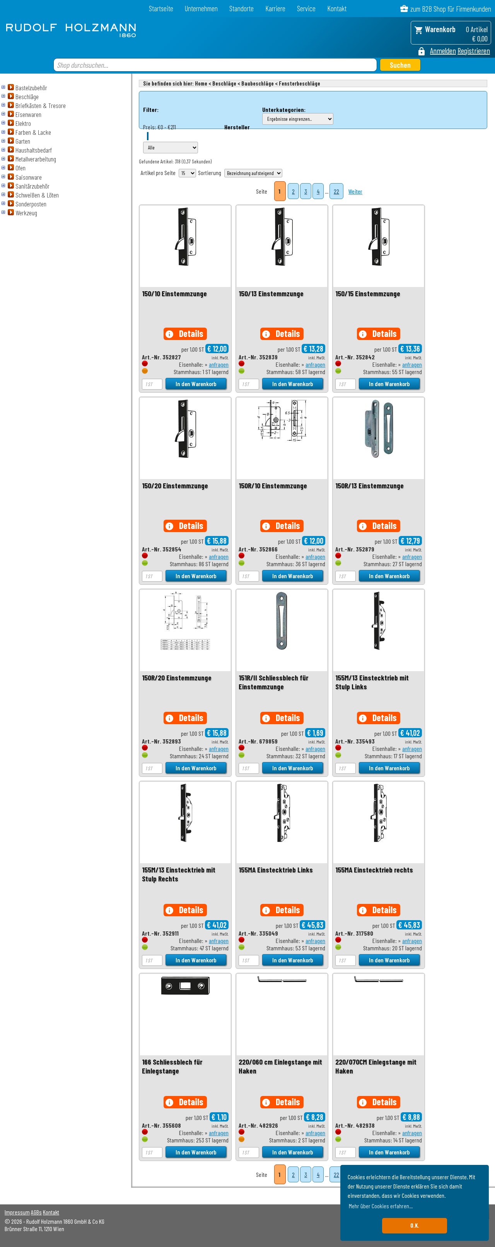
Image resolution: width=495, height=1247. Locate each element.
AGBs (36, 1212)
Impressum (17, 1212)
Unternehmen (201, 8)
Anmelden (443, 50)
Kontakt (336, 8)
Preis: (149, 127)
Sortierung (209, 172)
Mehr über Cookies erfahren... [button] (381, 1205)
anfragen (219, 364)
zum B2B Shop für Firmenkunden (450, 8)
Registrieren (473, 50)
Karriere (275, 8)
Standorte (241, 8)
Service (306, 8)
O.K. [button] (414, 1225)
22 (336, 191)
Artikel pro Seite (158, 172)
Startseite (161, 8)
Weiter (355, 191)
